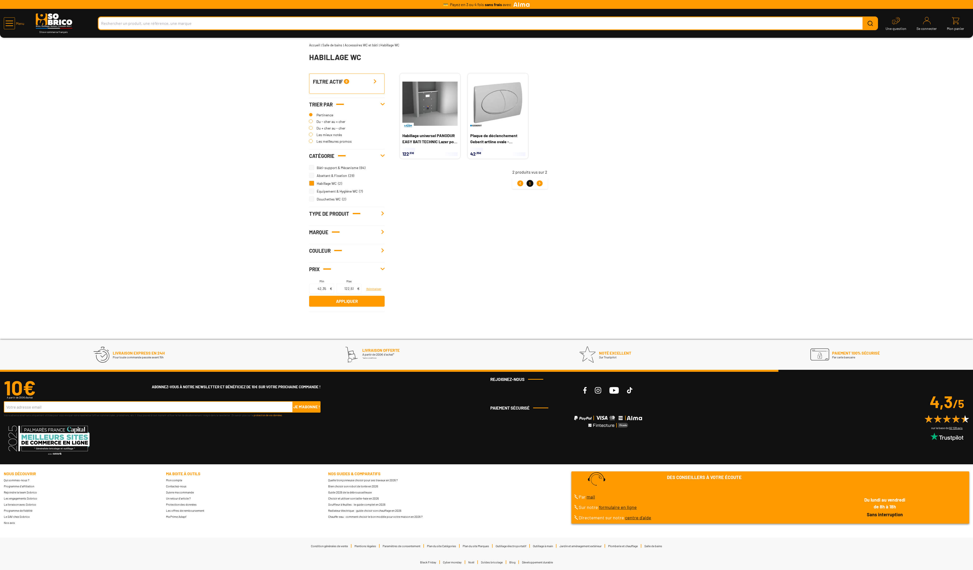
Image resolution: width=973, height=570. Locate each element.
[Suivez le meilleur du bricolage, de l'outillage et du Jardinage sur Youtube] (614, 390)
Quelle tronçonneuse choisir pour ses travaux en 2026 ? (363, 480)
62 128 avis (956, 428)
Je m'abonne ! (306, 406)
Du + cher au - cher (330, 128)
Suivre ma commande (180, 492)
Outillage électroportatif (511, 546)
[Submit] (870, 23)
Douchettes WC (329, 199)
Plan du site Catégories (441, 546)
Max (349, 281)
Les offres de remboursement (185, 510)
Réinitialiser (373, 288)
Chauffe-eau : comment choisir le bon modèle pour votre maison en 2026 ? (375, 516)
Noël (471, 562)
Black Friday (428, 562)
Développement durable (537, 562)
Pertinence (324, 115)
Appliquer (347, 301)
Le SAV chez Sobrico (17, 516)
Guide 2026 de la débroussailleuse (350, 492)
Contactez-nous (176, 486)
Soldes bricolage (492, 562)
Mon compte (174, 480)
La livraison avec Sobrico (20, 504)
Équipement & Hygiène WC (337, 191)
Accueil (314, 45)
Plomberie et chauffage (623, 546)
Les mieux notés (329, 135)
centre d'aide (638, 517)
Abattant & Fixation (332, 175)
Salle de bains (332, 45)
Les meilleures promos (334, 141)
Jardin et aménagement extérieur (580, 546)
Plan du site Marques (476, 546)
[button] (14, 23)
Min (322, 281)
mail (591, 497)
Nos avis (9, 522)
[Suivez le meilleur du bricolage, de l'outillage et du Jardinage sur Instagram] (598, 390)
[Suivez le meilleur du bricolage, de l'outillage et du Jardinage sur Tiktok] (629, 390)
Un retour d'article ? (178, 498)
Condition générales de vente (329, 546)
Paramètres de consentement (401, 546)
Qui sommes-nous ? (16, 480)
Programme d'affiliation (19, 486)
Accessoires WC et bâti (361, 45)
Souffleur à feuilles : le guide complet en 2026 (356, 504)
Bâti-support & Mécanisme (337, 168)
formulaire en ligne (618, 507)
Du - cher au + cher (330, 121)
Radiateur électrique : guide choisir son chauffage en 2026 (364, 510)
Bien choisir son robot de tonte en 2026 (353, 486)
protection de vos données (268, 415)
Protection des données (181, 504)
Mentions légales (365, 546)
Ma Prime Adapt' (176, 516)
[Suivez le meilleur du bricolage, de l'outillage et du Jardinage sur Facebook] (585, 390)
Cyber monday (452, 562)
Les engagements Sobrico (20, 498)
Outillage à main (543, 546)
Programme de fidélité (18, 510)
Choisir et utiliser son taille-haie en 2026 (353, 498)
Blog (512, 562)
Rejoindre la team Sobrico (20, 492)
